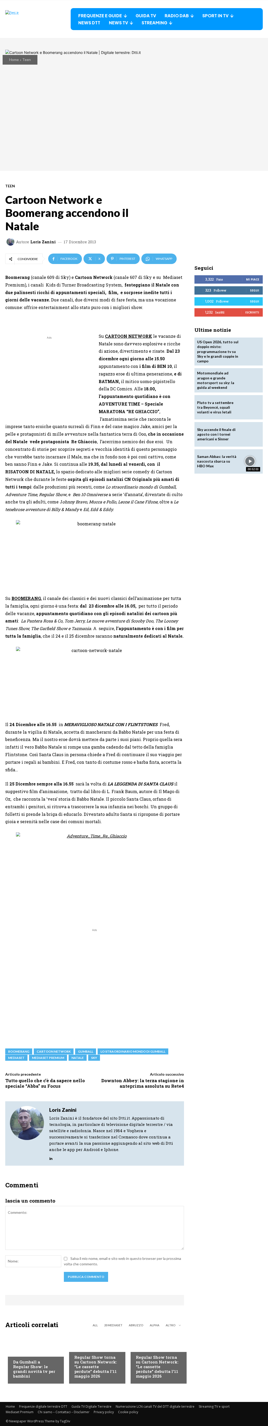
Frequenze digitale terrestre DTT (43, 1406)
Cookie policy (128, 1412)
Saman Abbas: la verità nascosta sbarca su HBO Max (216, 461)
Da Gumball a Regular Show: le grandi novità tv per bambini (34, 1369)
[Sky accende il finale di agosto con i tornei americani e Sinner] (250, 434)
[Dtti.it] (38, 19)
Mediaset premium (48, 1058)
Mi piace (252, 279)
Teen (26, 59)
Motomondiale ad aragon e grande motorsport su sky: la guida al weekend (215, 380)
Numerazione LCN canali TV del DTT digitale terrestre (155, 1406)
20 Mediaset (113, 1325)
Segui (254, 290)
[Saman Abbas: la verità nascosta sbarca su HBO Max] (250, 461)
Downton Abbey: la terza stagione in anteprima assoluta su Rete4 (142, 1083)
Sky (94, 1058)
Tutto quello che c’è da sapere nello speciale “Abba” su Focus (45, 1083)
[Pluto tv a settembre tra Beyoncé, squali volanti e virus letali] (250, 407)
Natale (77, 1058)
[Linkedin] (51, 1157)
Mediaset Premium (20, 1412)
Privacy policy (104, 1412)
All (95, 1325)
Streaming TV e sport (214, 1406)
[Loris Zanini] (11, 242)
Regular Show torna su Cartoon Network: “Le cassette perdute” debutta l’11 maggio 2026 (95, 1367)
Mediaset (16, 1058)
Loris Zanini (43, 242)
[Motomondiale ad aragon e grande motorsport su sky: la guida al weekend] (250, 380)
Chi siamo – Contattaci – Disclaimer (64, 1412)
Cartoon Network (54, 1051)
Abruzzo (136, 1325)
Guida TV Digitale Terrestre (91, 1406)
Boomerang (18, 1051)
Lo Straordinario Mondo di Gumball (132, 1051)
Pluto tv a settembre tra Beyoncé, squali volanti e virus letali (215, 407)
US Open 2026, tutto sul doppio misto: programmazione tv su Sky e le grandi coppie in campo (217, 351)
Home (14, 59)
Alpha (154, 1325)
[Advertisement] (49, 377)
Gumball (85, 1051)
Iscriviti (252, 312)
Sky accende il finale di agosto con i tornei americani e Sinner (216, 434)
